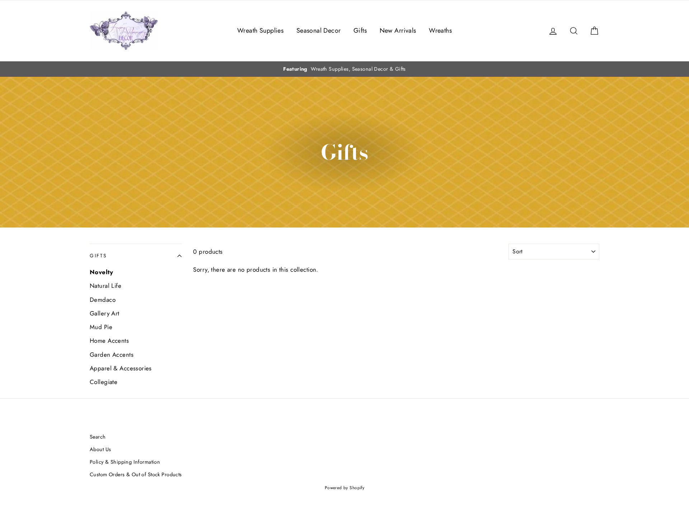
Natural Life (105, 285)
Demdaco (103, 299)
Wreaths (440, 30)
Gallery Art (104, 313)
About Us (100, 449)
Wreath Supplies (260, 30)
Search (98, 436)
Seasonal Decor (318, 30)
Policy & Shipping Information (125, 461)
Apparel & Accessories (121, 368)
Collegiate (103, 382)
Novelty (101, 272)
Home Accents (109, 340)
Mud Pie (101, 327)
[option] (344, 69)
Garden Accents (111, 354)
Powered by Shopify (345, 487)
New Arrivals (398, 30)
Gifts (360, 30)
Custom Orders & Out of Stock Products (136, 474)
